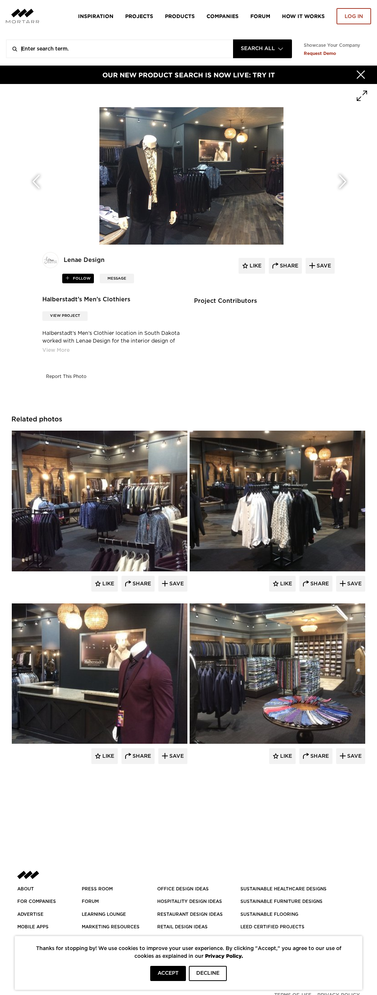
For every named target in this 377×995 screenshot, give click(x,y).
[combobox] (262, 48)
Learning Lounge (104, 914)
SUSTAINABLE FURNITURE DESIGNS (281, 901)
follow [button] (81, 278)
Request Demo (320, 53)
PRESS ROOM (97, 889)
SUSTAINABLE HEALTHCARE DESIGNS (283, 889)
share (288, 266)
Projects (139, 16)
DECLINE (207, 973)
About (25, 889)
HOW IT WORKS (303, 16)
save (323, 266)
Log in (354, 16)
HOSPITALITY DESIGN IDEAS (189, 901)
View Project (65, 316)
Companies (223, 16)
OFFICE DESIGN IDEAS (183, 889)
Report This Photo (66, 376)
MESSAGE (117, 278)
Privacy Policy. (224, 956)
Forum (260, 16)
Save (176, 583)
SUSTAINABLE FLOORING (269, 914)
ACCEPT (168, 973)
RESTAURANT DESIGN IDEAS (190, 914)
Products (180, 16)
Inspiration (95, 16)
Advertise (30, 914)
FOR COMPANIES (36, 901)
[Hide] (360, 75)
